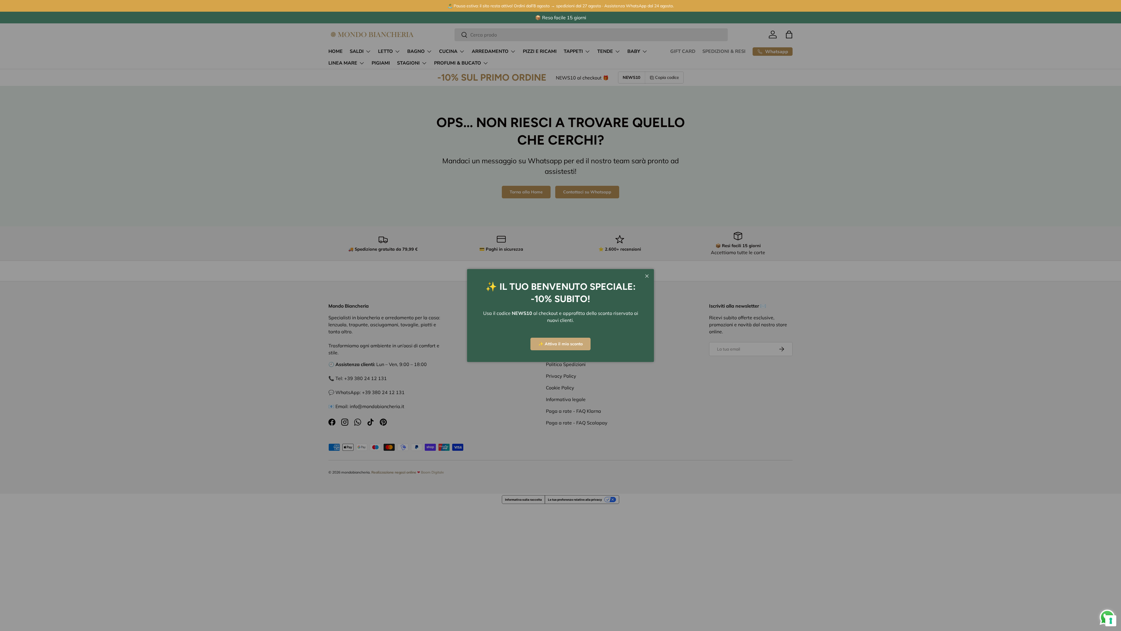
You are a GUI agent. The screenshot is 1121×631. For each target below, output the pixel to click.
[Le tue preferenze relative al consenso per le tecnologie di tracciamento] (1110, 620)
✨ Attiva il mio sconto (560, 343)
